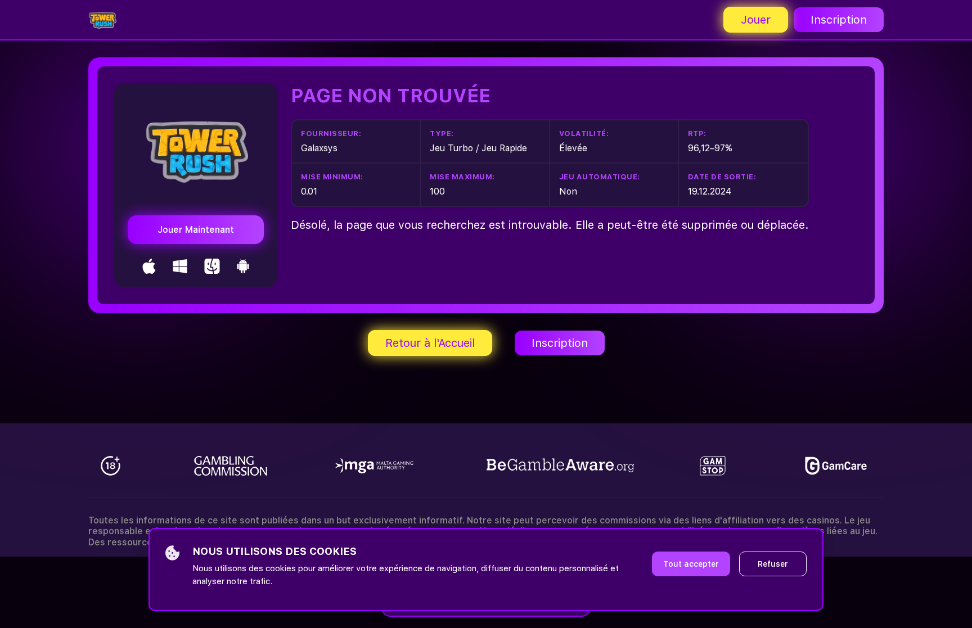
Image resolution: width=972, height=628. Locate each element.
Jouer (756, 19)
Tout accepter (691, 563)
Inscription (839, 19)
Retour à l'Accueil (430, 343)
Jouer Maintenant (196, 229)
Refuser (773, 563)
